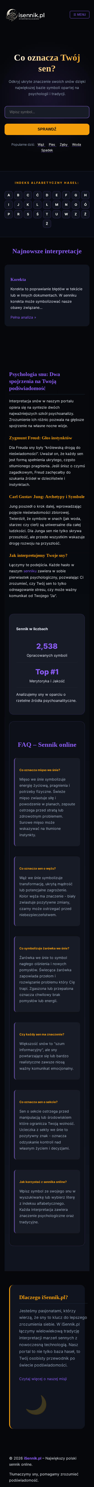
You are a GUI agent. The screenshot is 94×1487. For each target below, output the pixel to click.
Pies (52, 144)
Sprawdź (47, 129)
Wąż (41, 144)
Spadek (47, 150)
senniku (30, 571)
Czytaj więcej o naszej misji (43, 1378)
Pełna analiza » (23, 317)
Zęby (64, 144)
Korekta (18, 279)
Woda (76, 144)
